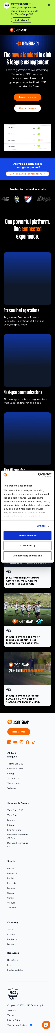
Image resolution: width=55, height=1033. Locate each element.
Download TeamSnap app (17, 845)
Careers (11, 934)
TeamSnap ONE (15, 764)
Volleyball (11, 903)
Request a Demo (15, 768)
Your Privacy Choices (17, 1025)
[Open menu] (5, 30)
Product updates (15, 970)
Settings (41, 525)
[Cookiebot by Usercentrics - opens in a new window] (38, 475)
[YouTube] (15, 742)
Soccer (10, 893)
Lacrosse (11, 888)
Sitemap (11, 1010)
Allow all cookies (27, 535)
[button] (46, 1025)
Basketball (12, 873)
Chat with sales (27, 108)
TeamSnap (12, 815)
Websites (11, 788)
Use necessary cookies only (27, 555)
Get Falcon (21, 20)
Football (11, 878)
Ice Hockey (12, 883)
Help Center (18, 732)
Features (11, 820)
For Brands (12, 939)
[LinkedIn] (9, 742)
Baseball (11, 868)
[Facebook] (27, 742)
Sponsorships (13, 778)
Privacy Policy (13, 1020)
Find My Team (14, 830)
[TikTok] (33, 742)
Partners (11, 944)
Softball (11, 898)
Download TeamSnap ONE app (17, 836)
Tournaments (13, 783)
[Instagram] (21, 742)
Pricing (10, 773)
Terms (10, 1015)
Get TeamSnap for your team (26, 174)
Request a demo (27, 97)
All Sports (11, 907)
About (10, 929)
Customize (25, 545)
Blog (9, 965)
